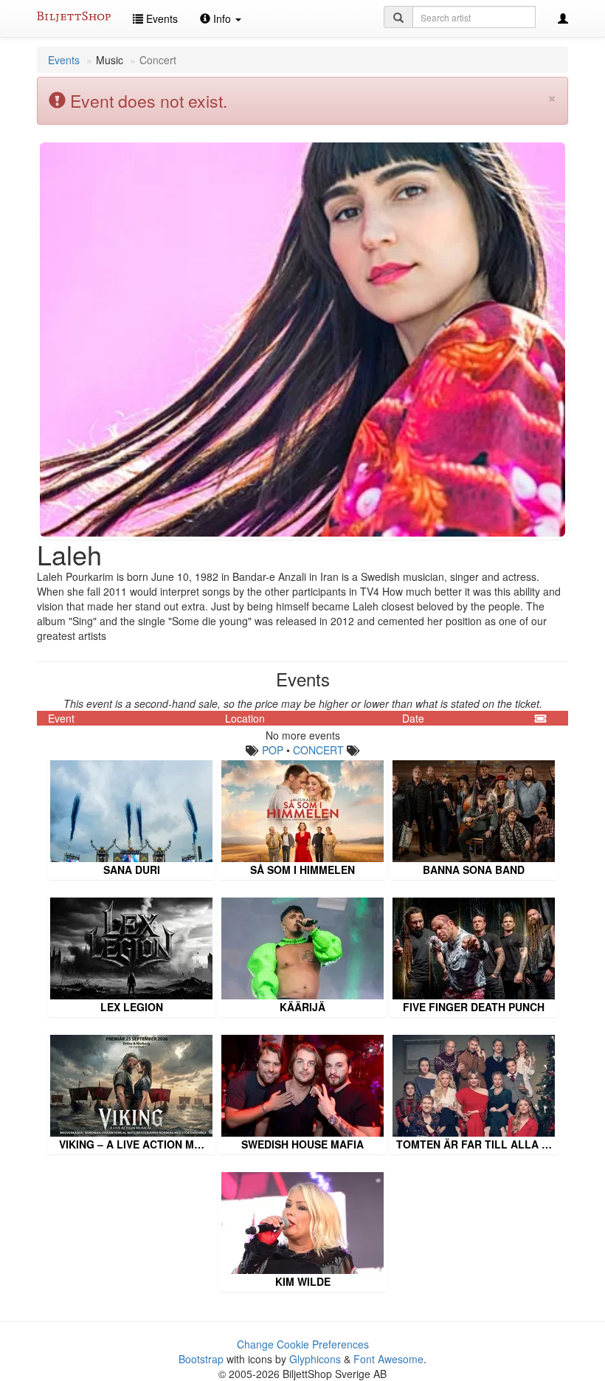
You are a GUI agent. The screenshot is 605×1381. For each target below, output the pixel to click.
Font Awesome (388, 1358)
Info (222, 18)
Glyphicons (315, 1358)
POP (272, 750)
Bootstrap (201, 1358)
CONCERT (318, 750)
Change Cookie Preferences (303, 1344)
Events (160, 18)
